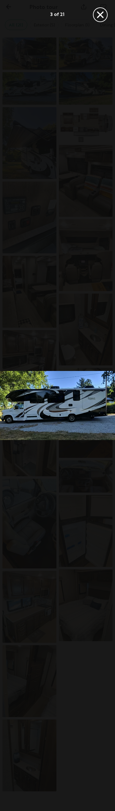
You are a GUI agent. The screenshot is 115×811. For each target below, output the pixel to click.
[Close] (100, 14)
